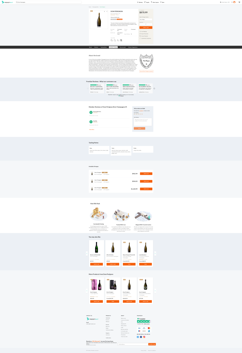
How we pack (123, 47)
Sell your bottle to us (125, 332)
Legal (122, 327)
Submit (139, 128)
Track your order (124, 336)
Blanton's (108, 326)
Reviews (96, 47)
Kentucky (108, 334)
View (129, 264)
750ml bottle (113, 19)
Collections (108, 337)
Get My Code (152, 344)
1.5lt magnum (119, 19)
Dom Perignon (102, 6)
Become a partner (124, 329)
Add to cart (146, 27)
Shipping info (123, 323)
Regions (107, 333)
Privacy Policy (143, 350)
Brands (107, 324)
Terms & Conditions (152, 350)
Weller (107, 328)
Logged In (141, 110)
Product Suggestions (132, 47)
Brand (90, 47)
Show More (91, 129)
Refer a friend (123, 325)
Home (90, 6)
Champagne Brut (95, 6)
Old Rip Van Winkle (109, 330)
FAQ (122, 321)
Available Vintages (113, 47)
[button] (121, 2)
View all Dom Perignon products (146, 71)
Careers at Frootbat (125, 320)
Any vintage (142, 19)
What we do (123, 318)
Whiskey (107, 321)
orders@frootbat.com (90, 323)
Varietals (108, 318)
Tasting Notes (104, 47)
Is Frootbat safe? (124, 331)
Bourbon (107, 319)
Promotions (123, 334)
